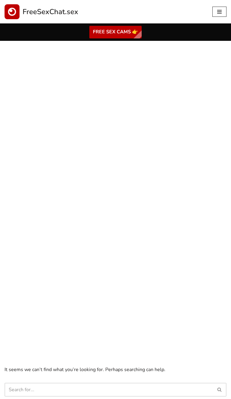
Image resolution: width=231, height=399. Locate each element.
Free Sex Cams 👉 (115, 32)
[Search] (219, 390)
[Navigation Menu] (219, 12)
